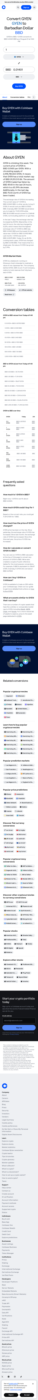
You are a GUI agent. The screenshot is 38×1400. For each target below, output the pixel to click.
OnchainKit (6, 1310)
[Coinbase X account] (2, 1377)
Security (5, 1111)
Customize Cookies (16, 1390)
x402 (4, 1300)
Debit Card (6, 1234)
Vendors (5, 1117)
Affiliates (5, 1101)
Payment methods (9, 1203)
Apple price (6, 1366)
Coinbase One (7, 1225)
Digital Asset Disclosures (12, 1134)
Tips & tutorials (8, 1156)
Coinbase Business (9, 1247)
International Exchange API (12, 1334)
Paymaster (6, 1306)
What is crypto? (8, 1169)
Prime (4, 1260)
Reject (11, 1395)
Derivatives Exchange (10, 1272)
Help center (6, 1188)
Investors (5, 1114)
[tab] (4, 97)
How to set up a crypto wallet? (14, 1175)
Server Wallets (8, 1288)
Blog (4, 1104)
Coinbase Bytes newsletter (12, 1150)
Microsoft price (8, 1369)
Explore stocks (8, 1144)
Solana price (7, 1353)
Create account (8, 1194)
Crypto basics (7, 1153)
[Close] (33, 1384)
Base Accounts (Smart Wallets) (14, 1294)
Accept (27, 1395)
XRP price (6, 1356)
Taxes (4, 1181)
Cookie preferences (9, 1126)
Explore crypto (7, 1141)
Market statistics (8, 1147)
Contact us (6, 1191)
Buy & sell (6, 1219)
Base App (5, 1222)
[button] (34, 7)
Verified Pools (7, 1275)
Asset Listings (7, 1244)
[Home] (4, 7)
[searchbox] (19, 77)
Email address (7, 1016)
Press (4, 1107)
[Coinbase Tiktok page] (21, 1377)
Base (4, 1285)
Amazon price (7, 1372)
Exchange (5, 1266)
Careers (5, 1098)
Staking (5, 1263)
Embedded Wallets (9, 1291)
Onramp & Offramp (9, 1297)
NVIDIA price (7, 1363)
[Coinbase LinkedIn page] (8, 1377)
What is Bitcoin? (8, 1166)
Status (4, 1212)
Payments (6, 1250)
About (4, 1095)
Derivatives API (8, 1340)
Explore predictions (9, 1237)
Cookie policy (7, 1123)
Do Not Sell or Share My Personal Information (15, 1130)
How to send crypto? (10, 1178)
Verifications (7, 1316)
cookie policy (13, 1383)
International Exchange (11, 1269)
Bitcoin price (7, 1347)
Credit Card (6, 1231)
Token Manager (8, 1253)
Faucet (4, 1328)
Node (4, 1319)
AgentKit (5, 1322)
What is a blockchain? (10, 1172)
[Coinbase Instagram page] (15, 1377)
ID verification (7, 1197)
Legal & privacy (8, 1120)
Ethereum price (8, 1350)
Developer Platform (10, 1282)
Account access (8, 1206)
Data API (5, 1313)
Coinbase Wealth (8, 1228)
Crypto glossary (8, 1160)
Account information (10, 1200)
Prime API (6, 1337)
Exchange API (7, 1331)
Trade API (5, 1303)
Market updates (8, 1163)
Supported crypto (9, 1209)
